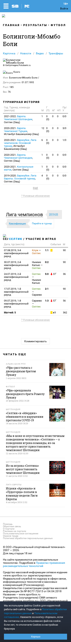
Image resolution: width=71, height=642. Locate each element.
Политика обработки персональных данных (28, 538)
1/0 (64, 140)
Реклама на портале (14, 531)
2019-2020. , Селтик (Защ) (20, 178)
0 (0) (47, 118)
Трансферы (56, 53)
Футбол (58, 25)
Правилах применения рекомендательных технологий (34, 564)
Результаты (35, 25)
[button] (25, 214)
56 (64, 300)
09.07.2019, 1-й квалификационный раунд (16, 303)
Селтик (15, 238)
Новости (25, 53)
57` (54, 300)
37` (54, 273)
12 (42, 128)
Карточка (9, 53)
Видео (40, 53)
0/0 (64, 116)
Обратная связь (12, 526)
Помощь (8, 524)
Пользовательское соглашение (20, 533)
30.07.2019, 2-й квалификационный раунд (16, 265)
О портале (8, 529)
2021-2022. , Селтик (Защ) (18, 119)
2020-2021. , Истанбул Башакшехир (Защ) (21, 131)
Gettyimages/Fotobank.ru (18, 65)
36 (64, 273)
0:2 (47, 262)
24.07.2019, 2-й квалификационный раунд (16, 276)
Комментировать (35, 341)
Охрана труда (10, 536)
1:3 (47, 300)
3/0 (64, 128)
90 (64, 250)
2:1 (47, 288)
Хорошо (35, 636)
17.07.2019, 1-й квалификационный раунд (16, 291)
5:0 (47, 273)
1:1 (47, 250)
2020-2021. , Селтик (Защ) (18, 157)
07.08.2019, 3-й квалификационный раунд (16, 253)
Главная (11, 25)
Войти (64, 8)
